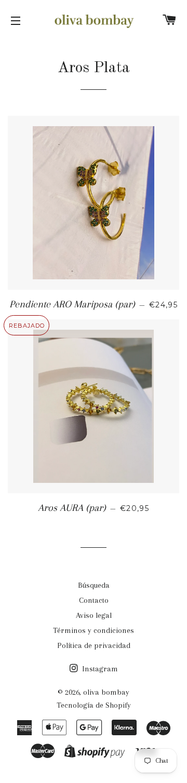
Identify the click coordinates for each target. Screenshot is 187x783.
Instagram (99, 668)
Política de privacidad (93, 645)
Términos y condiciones (93, 630)
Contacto (94, 600)
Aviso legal (94, 615)
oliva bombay (106, 692)
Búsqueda (94, 585)
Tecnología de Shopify (94, 705)
